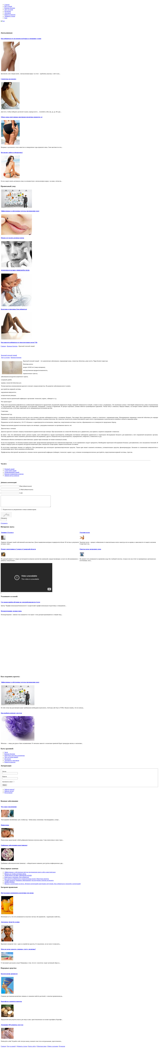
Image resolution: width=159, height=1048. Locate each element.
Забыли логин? (9, 791)
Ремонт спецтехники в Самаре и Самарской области (18, 549)
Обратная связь (41, 1046)
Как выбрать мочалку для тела (11, 713)
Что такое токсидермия (9, 807)
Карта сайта (32, 1046)
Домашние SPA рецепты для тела (12, 1025)
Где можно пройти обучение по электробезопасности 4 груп (20, 602)
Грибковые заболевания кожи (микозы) (14, 845)
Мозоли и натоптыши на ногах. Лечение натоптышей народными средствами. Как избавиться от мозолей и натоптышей (42, 883)
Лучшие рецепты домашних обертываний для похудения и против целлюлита (29, 880)
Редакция (62, 1046)
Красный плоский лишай (9, 355)
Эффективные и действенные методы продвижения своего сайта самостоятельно (30, 872)
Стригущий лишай (10, 470)
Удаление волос (85, 532)
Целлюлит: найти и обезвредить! (12, 152)
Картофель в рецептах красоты (11, 1001)
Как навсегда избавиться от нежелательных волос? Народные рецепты (26, 879)
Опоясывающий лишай (12, 472)
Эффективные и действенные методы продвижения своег (20, 211)
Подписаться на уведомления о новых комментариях (19, 509)
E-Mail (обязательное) (26, 489)
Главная (3, 346)
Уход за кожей (11, 1046)
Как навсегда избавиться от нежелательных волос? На (19, 342)
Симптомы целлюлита (8, 79)
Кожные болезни (12, 346)
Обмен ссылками (52, 1046)
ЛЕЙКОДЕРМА (9, 882)
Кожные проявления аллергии (14, 474)
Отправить (4, 523)
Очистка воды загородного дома (90, 549)
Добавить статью (22, 1046)
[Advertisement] (124, 24)
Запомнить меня (7, 782)
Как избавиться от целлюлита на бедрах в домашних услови (21, 38)
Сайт (21, 493)
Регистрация (8, 792)
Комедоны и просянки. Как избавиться (14, 309)
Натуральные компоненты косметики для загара (17, 893)
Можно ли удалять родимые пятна (12, 238)
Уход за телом (5, 357)
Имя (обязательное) (26, 486)
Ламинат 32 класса (7, 532)
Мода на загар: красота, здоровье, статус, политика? (18, 949)
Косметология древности (9, 974)
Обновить (4, 518)
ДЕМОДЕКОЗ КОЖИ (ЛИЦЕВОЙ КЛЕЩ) (15, 270)
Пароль (4, 776)
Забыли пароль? (9, 789)
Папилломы (5, 825)
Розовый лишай (9, 469)
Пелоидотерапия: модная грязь (11, 611)
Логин (4, 771)
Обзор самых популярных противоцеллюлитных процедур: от (21, 117)
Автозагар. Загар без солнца (10, 922)
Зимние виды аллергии (12, 475)
